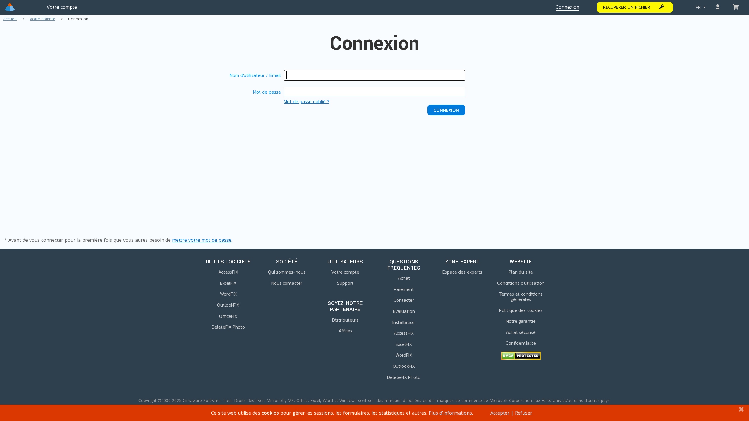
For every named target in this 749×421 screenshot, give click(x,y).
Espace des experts (462, 272)
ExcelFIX (228, 283)
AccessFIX (228, 272)
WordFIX (228, 294)
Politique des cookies (521, 310)
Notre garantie (521, 321)
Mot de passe (267, 92)
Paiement (404, 289)
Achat (404, 278)
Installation (403, 322)
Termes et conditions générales (521, 296)
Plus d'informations (450, 413)
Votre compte (62, 7)
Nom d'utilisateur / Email (255, 75)
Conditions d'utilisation (520, 283)
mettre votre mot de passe (201, 240)
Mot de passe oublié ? (306, 101)
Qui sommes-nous (287, 272)
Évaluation (404, 311)
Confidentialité (521, 343)
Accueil (10, 19)
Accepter (499, 413)
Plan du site (521, 272)
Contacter (404, 300)
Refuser (523, 413)
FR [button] (698, 7)
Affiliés (345, 331)
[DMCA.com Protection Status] (521, 356)
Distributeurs (345, 320)
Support (345, 283)
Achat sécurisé (521, 332)
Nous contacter (287, 283)
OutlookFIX (228, 305)
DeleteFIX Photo (228, 327)
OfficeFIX (228, 316)
